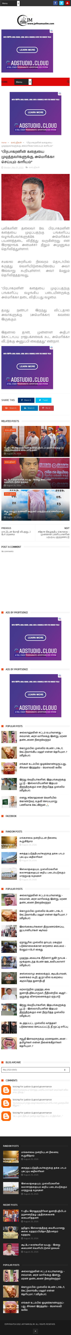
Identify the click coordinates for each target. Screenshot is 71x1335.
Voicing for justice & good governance (32, 1086)
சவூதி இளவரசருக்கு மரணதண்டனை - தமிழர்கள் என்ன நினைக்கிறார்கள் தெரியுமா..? (43, 1042)
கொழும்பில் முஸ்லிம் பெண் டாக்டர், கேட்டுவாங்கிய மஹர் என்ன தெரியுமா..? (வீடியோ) (43, 752)
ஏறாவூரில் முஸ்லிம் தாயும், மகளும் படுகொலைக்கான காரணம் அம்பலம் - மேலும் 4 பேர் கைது (42, 946)
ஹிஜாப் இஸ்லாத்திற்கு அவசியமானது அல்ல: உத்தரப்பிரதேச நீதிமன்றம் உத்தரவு (43, 1231)
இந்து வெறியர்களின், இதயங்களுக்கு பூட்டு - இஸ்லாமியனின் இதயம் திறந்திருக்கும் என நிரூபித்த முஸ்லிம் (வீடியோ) (42, 785)
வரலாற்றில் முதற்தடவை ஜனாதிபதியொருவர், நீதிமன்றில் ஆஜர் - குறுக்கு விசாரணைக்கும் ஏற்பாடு (43, 993)
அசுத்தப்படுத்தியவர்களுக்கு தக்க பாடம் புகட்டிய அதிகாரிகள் (42, 855)
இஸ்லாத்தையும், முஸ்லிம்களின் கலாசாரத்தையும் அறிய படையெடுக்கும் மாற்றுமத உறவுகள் (42, 873)
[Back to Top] (35, 1331)
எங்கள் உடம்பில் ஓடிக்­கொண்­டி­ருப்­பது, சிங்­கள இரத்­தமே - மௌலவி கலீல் (42, 765)
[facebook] (55, 3)
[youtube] (67, 3)
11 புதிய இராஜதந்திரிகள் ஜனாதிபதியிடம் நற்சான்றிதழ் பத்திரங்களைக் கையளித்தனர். (32, 449)
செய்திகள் (16, 142)
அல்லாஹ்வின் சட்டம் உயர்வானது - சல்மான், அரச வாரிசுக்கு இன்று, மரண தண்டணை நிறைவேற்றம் (43, 736)
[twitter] (61, 3)
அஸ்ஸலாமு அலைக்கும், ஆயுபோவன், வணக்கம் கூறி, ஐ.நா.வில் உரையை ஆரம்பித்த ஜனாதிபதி (43, 977)
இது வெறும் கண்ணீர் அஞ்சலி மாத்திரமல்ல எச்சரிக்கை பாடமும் (33, 513)
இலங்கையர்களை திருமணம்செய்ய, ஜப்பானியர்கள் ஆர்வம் (41, 928)
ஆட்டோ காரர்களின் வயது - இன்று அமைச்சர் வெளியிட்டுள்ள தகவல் (27, 481)
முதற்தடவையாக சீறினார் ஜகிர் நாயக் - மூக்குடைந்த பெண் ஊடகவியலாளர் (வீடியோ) (43, 961)
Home (4, 82)
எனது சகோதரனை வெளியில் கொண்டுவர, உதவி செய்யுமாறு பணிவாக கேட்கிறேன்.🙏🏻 (38, 801)
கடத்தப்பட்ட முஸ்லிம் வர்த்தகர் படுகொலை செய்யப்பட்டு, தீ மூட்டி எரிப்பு (43, 1025)
